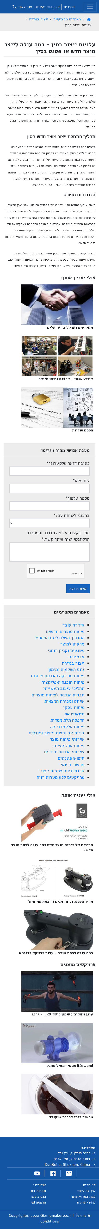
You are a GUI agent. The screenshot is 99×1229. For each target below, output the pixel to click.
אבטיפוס (76, 657)
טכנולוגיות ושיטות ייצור (62, 771)
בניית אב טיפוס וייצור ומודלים (56, 733)
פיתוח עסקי (73, 707)
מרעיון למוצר (72, 644)
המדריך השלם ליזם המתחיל (59, 638)
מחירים (69, 6)
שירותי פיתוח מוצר (67, 739)
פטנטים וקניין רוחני (66, 650)
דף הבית (89, 1185)
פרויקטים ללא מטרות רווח (60, 777)
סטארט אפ (74, 714)
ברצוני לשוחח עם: (71, 515)
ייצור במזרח (38, 19)
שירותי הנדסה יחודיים (64, 752)
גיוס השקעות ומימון (66, 669)
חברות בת (38, 1190)
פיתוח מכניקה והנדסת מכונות (57, 676)
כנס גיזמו (38, 1196)
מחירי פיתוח (86, 1202)
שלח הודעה (78, 588)
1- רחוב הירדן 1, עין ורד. (75, 1153)
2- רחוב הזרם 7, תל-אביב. (74, 1158)
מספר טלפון (77, 498)
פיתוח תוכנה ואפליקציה (63, 682)
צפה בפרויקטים (48, 6)
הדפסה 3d (38, 1202)
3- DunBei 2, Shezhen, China (70, 1164)
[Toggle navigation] (90, 7)
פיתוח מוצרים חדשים (65, 631)
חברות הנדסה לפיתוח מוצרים (57, 695)
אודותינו (39, 1185)
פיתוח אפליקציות (68, 746)
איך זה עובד (73, 625)
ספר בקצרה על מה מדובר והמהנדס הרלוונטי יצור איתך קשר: (58, 536)
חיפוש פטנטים (71, 758)
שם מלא (81, 481)
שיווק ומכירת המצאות (64, 701)
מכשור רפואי (72, 765)
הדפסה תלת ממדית (67, 720)
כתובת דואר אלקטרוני (68, 463)
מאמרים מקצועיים (67, 19)
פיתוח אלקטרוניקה (67, 727)
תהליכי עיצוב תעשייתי (63, 688)
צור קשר (25, 6)
